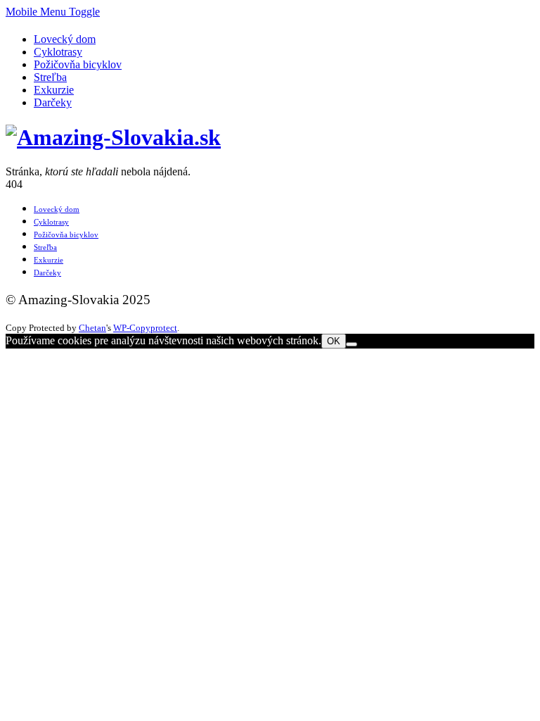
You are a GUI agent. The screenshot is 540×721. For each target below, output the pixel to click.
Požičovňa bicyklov (78, 64)
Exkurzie (54, 90)
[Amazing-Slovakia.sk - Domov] (113, 137)
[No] (351, 344)
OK (333, 341)
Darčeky (53, 102)
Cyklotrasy (58, 52)
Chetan (92, 327)
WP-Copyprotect (145, 327)
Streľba (50, 77)
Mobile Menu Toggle (53, 12)
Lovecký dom (65, 39)
